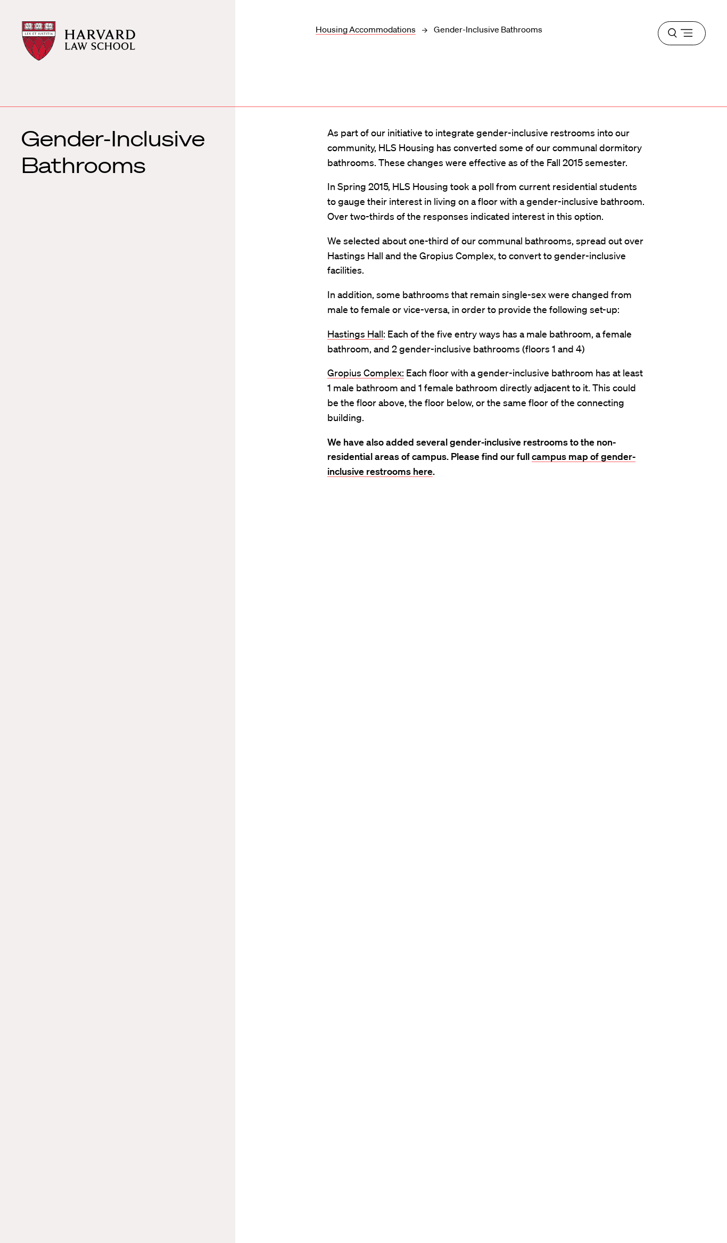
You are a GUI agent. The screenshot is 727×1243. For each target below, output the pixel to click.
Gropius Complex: (365, 372)
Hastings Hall (355, 334)
